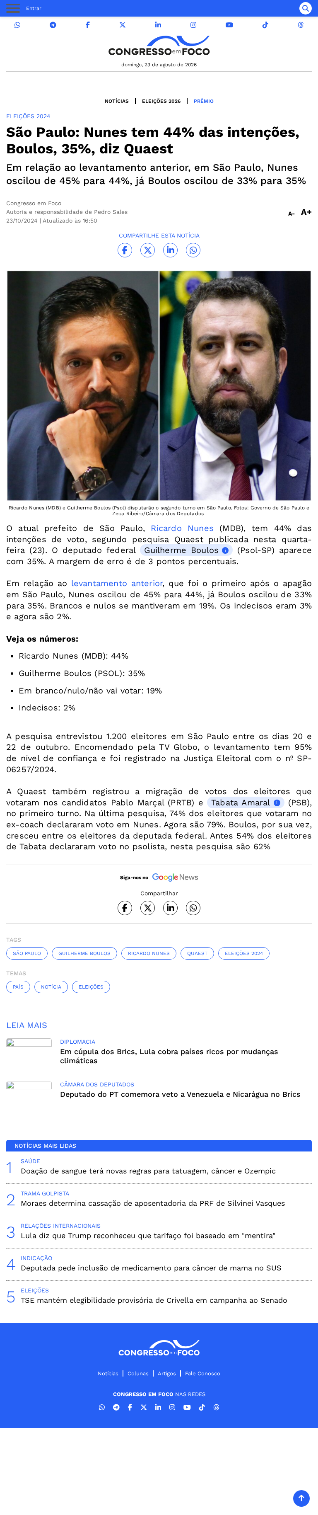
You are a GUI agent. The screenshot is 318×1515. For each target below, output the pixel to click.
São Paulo (27, 953)
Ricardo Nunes (182, 528)
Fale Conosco (202, 1373)
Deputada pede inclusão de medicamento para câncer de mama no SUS (151, 1267)
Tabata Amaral (240, 802)
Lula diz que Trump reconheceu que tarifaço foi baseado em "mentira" (148, 1235)
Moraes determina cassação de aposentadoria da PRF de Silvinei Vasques (153, 1203)
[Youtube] (229, 25)
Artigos (167, 1373)
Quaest (197, 953)
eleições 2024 (244, 953)
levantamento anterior (117, 583)
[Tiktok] (265, 25)
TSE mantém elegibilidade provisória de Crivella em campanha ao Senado (154, 1300)
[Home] (159, 45)
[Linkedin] (158, 25)
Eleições (91, 987)
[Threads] (301, 25)
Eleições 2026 (161, 101)
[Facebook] (88, 25)
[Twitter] (122, 25)
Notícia (51, 987)
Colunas (138, 1373)
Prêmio (204, 101)
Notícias (117, 101)
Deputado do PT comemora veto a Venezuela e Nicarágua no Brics (180, 1094)
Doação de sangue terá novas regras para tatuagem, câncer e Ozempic (148, 1170)
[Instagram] (193, 25)
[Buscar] (305, 8)
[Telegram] (53, 25)
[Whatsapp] (17, 25)
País (18, 987)
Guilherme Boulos (181, 550)
